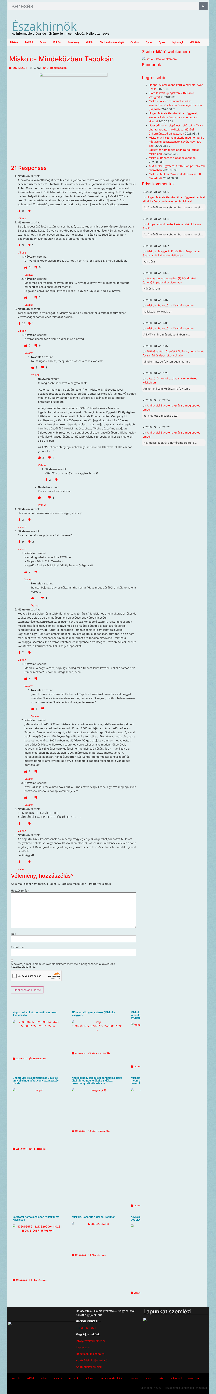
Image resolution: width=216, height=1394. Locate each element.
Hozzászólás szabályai (90, 1353)
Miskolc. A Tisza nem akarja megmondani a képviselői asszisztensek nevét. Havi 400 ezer (176, 141)
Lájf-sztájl (177, 42)
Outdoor (134, 42)
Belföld (29, 42)
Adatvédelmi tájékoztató (91, 1360)
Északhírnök (44, 26)
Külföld (89, 42)
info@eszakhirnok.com (90, 1341)
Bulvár (43, 42)
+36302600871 (86, 1328)
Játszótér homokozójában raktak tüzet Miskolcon (36, 1218)
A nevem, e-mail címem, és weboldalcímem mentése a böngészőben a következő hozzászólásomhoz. (63, 965)
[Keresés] (203, 6)
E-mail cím (17, 947)
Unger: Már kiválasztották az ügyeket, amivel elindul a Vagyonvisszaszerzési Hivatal (36, 1080)
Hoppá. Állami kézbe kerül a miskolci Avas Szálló (35, 1014)
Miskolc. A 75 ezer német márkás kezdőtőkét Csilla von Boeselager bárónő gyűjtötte (175, 105)
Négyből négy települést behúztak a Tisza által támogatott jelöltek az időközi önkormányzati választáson (97, 1080)
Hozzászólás (20, 890)
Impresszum (83, 1347)
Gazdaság (73, 42)
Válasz (22, 218)
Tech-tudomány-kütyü (112, 42)
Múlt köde (195, 42)
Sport (149, 42)
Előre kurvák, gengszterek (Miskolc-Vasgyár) (93, 1014)
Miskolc (14, 42)
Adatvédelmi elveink (89, 1366)
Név (13, 933)
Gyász (162, 42)
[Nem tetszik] (29, 211)
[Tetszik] (19, 211)
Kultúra (57, 42)
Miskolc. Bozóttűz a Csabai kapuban (93, 1217)
